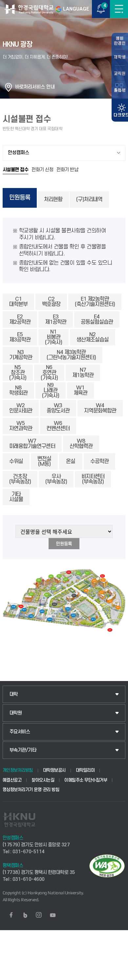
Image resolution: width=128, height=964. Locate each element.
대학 (14, 694)
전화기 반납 (67, 170)
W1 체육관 (80, 390)
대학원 (16, 713)
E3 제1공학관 (55, 319)
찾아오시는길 (43, 780)
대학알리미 (85, 770)
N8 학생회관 (18, 390)
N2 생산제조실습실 (92, 337)
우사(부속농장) (56, 479)
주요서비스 (20, 732)
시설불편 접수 (16, 170)
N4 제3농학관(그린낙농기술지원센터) (71, 355)
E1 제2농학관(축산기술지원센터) (95, 301)
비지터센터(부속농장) (92, 479)
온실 (70, 461)
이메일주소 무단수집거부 (85, 780)
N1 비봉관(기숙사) (53, 337)
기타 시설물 (16, 497)
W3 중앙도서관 (58, 408)
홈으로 (8, 87)
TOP (116, 958)
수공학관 (99, 461)
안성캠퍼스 (18, 152)
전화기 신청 (42, 170)
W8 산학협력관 (81, 443)
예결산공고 (12, 780)
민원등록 (19, 197)
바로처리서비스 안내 (35, 87)
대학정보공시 (54, 770)
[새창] (11, 915)
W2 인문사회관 (20, 408)
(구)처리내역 (89, 199)
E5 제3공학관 (20, 337)
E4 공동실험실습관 (97, 319)
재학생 (120, 57)
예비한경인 (120, 41)
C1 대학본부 (18, 301)
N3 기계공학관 (20, 355)
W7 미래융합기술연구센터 (32, 443)
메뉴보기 (119, 9)
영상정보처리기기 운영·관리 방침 (31, 789)
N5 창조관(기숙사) (17, 372)
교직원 (120, 73)
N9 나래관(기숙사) (50, 390)
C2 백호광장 (51, 301)
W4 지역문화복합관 (100, 408)
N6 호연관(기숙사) (49, 372)
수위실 (16, 461)
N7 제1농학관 (83, 372)
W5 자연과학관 (20, 426)
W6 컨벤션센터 (58, 426)
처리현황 (53, 199)
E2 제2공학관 (20, 319)
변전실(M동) (44, 461)
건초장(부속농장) (20, 479)
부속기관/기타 (23, 750)
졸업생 (120, 90)
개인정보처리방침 (18, 770)
